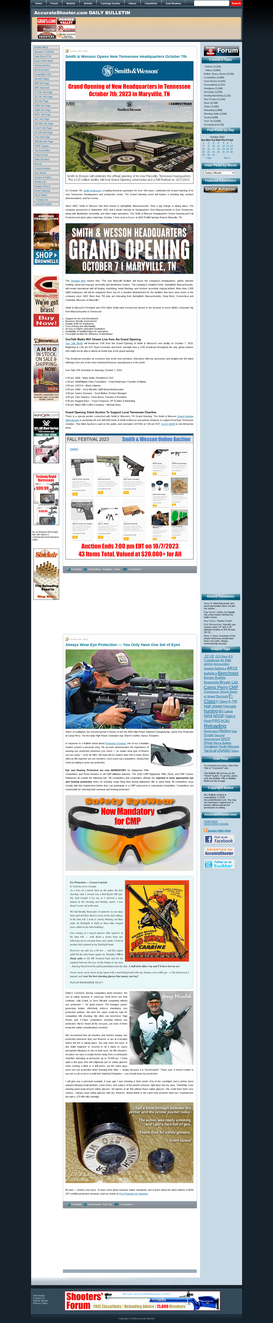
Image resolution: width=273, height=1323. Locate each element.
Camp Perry (216, 687)
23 (208, 152)
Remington (211, 731)
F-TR (232, 701)
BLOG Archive (41, 69)
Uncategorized (211, 124)
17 (213, 149)
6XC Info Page (41, 119)
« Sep (208, 158)
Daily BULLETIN (42, 56)
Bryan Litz (229, 682)
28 (231, 152)
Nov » (227, 158)
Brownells (211, 682)
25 (218, 152)
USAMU (224, 750)
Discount (222, 696)
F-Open (222, 701)
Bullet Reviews (41, 159)
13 (227, 146)
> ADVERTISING (43, 204)
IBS (221, 711)
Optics (207, 106)
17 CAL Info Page (43, 92)
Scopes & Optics (43, 177)
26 (223, 152)
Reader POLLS (42, 186)
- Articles (208, 66)
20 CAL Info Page (43, 96)
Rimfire (225, 731)
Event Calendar (42, 190)
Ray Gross (209, 612)
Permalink (76, 569)
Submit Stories (40, 1300)
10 (213, 146)
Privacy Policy (40, 1303)
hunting (211, 711)
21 (231, 149)
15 (203, 149)
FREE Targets (41, 146)
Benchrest (228, 673)
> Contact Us (41, 199)
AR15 (232, 668)
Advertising (39, 1295)
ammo (208, 664)
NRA (208, 716)
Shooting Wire (78, 280)
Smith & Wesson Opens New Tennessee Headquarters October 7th (126, 56)
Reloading (209, 110)
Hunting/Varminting (213, 95)
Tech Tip (107, 1204)
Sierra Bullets (222, 743)
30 (208, 155)
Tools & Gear (41, 155)
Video (235, 750)
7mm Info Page (42, 137)
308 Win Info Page (43, 141)
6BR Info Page (41, 83)
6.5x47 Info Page (43, 128)
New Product (210, 99)
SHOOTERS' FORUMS (216, 824)
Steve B (208, 603)
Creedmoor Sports (216, 691)
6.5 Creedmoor (218, 658)
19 (223, 149)
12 (223, 146)
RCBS (225, 721)
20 (227, 149)
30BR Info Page (42, 110)
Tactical (208, 117)
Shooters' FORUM (44, 52)
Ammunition (221, 664)
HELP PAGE (40, 195)
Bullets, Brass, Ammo (215, 74)
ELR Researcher (212, 624)
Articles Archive (42, 65)
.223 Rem (221, 656)
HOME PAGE (41, 47)
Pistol (208, 721)
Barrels (38, 164)
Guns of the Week (43, 61)
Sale (234, 731)
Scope (209, 735)
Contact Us (39, 1298)
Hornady (229, 706)
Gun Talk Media (74, 343)
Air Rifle (225, 660)
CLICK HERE (168, 424)
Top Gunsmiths (42, 150)
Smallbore (211, 746)
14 (231, 146)
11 (218, 146)
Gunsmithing (94, 569)
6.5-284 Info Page (43, 132)
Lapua (228, 711)
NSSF (218, 715)
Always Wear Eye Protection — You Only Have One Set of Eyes (122, 645)
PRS (216, 720)
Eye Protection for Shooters (133, 1193)
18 (218, 149)
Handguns (107, 569)
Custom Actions (42, 168)
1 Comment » (135, 569)
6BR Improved (41, 87)
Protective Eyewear (115, 743)
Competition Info (42, 74)
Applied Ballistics (215, 668)
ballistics (210, 673)
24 (213, 152)
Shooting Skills (211, 113)
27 (227, 152)
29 (203, 155)
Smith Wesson (229, 746)
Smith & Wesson (92, 190)
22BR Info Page (42, 105)
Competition (210, 77)
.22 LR (209, 656)
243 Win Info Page (43, 123)
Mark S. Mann (211, 636)
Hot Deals (209, 92)
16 (208, 149)
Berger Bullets (214, 678)
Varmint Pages (41, 78)
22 (203, 152)
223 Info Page (41, 101)
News (117, 569)
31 (213, 155)
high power (213, 706)
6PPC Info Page (42, 114)
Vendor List (40, 181)
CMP (233, 687)
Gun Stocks (40, 173)
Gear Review (94, 1204)
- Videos (208, 70)
